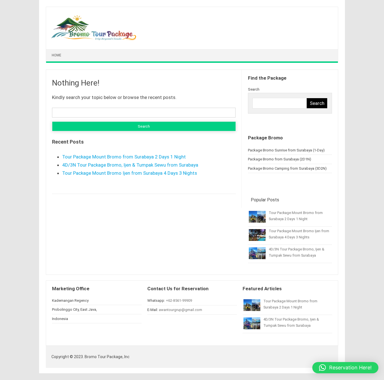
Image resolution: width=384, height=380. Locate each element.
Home (56, 55)
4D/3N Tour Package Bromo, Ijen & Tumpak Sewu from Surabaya (130, 165)
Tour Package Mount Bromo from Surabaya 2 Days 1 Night (124, 157)
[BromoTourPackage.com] (94, 39)
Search (253, 89)
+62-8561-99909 (179, 300)
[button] (345, 367)
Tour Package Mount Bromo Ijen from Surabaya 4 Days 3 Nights (129, 173)
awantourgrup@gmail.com (180, 310)
